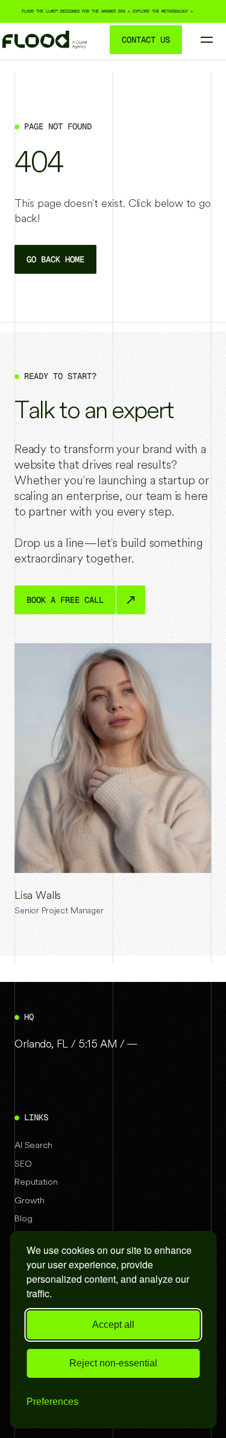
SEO (31, 67)
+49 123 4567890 (168, 154)
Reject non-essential (113, 1363)
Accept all (113, 1324)
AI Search (33, 1144)
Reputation (44, 90)
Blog (23, 1218)
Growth (38, 113)
